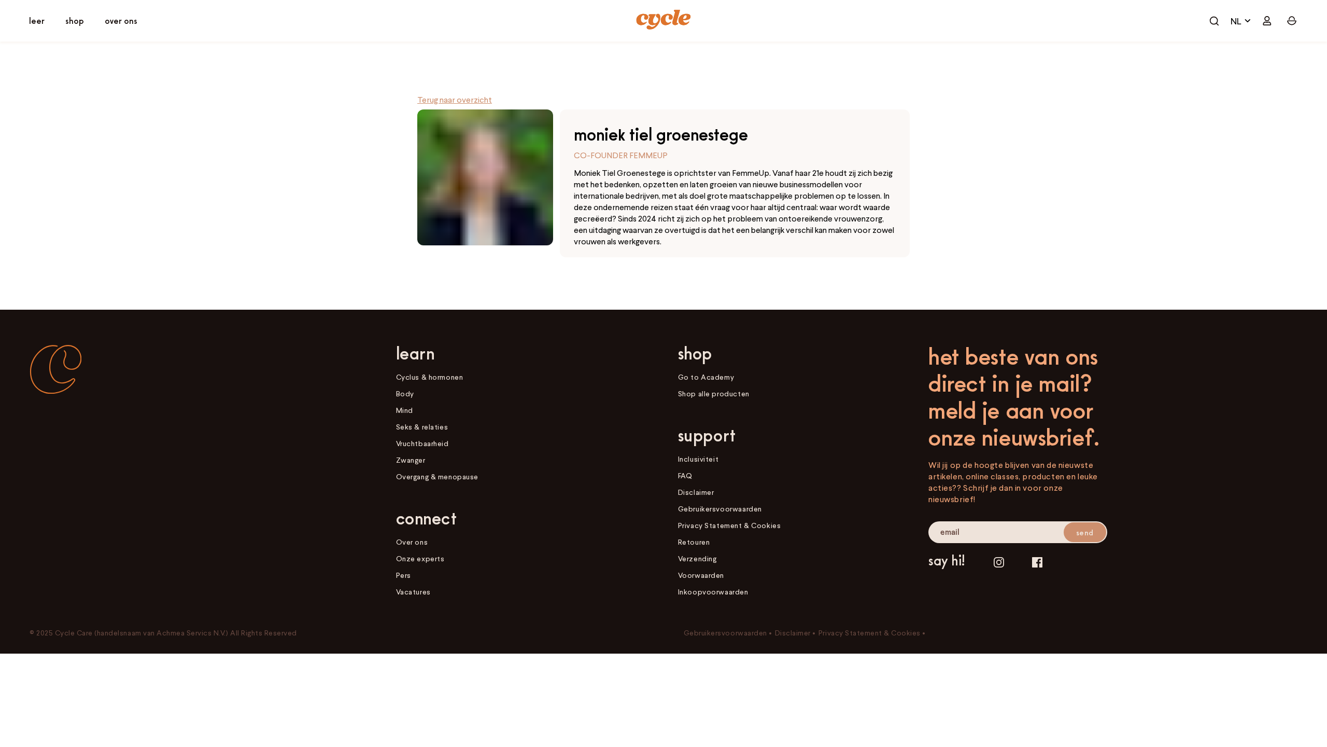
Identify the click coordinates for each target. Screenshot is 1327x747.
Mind (404, 410)
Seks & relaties (422, 426)
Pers (403, 575)
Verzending (697, 558)
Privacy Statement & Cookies (729, 525)
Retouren (694, 541)
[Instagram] (999, 562)
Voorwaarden (701, 575)
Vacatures (413, 591)
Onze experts (420, 558)
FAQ (685, 475)
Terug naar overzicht (454, 99)
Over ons (412, 541)
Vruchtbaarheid (422, 443)
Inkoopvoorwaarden (713, 591)
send (1085, 532)
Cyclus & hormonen (429, 376)
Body (405, 393)
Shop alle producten (714, 393)
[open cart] (1214, 20)
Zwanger (411, 459)
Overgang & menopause (437, 476)
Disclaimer (696, 492)
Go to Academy (706, 376)
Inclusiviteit (698, 458)
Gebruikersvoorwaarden (720, 508)
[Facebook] (1037, 562)
